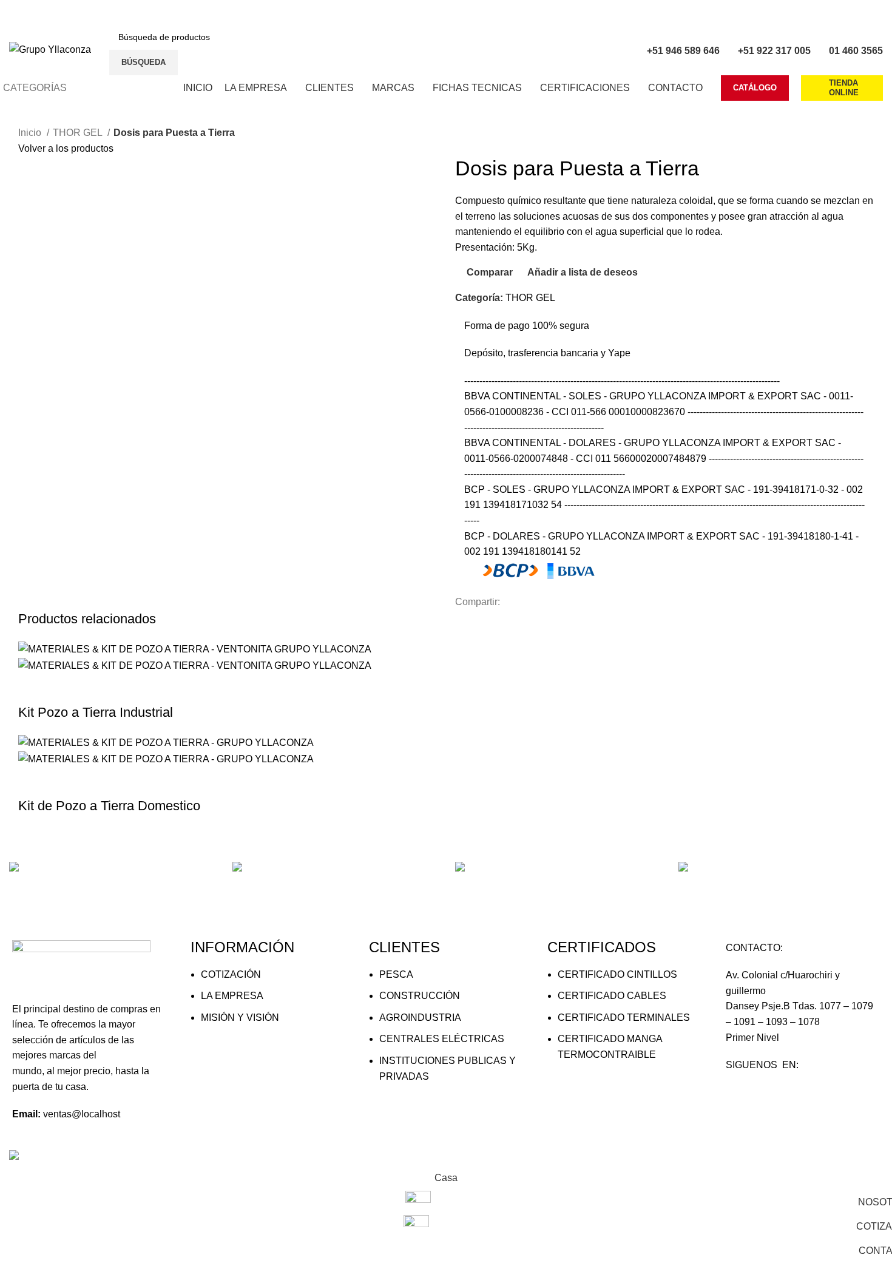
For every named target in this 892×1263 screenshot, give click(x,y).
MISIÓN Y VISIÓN (240, 1017)
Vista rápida (66, 688)
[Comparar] (99, 688)
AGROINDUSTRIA (420, 1017)
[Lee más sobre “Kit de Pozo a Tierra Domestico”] (33, 782)
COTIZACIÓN (231, 974)
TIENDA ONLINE (844, 87)
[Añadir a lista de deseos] (132, 688)
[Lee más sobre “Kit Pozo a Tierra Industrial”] (33, 688)
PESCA (396, 974)
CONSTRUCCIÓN (419, 995)
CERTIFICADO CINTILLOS (617, 974)
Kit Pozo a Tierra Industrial (95, 712)
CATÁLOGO (755, 87)
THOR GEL (78, 132)
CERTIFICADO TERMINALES (624, 1017)
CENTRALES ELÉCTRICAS (441, 1039)
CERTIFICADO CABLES (612, 995)
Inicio (31, 132)
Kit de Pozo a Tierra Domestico (109, 805)
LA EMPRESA (232, 995)
